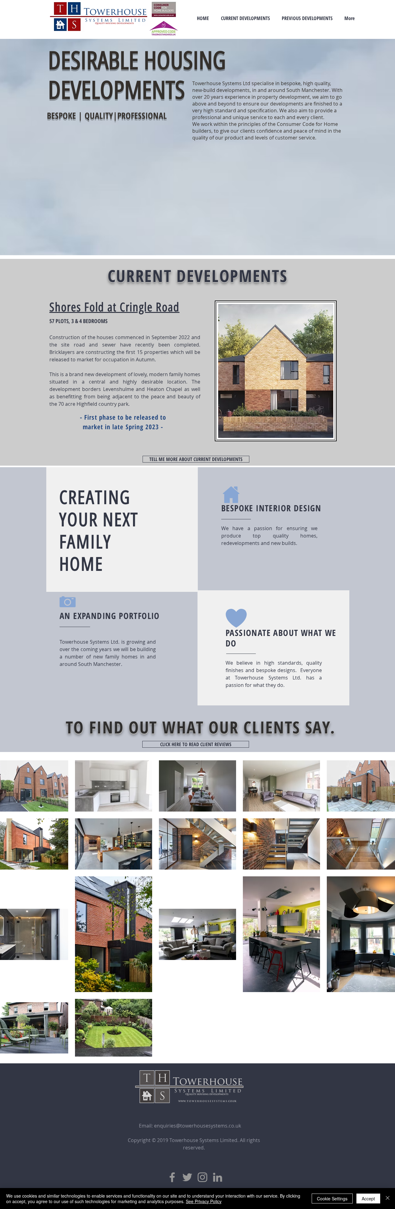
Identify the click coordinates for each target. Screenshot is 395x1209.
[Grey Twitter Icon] (187, 1177)
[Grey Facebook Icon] (172, 1177)
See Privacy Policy (204, 1201)
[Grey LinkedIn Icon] (217, 1177)
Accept (368, 1198)
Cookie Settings (332, 1198)
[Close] (387, 1198)
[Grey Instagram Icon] (202, 1177)
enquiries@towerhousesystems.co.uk (197, 1125)
